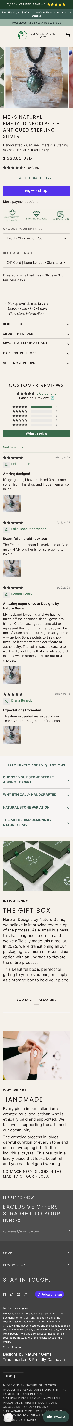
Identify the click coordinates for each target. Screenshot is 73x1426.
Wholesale (51, 1398)
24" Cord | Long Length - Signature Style (38, 262)
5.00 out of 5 (46, 393)
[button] (13, 168)
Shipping (60, 1390)
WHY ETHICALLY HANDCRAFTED (30, 795)
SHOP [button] (7, 1253)
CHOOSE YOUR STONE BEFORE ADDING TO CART (28, 779)
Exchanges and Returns (23, 1394)
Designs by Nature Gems (27, 1385)
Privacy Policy (15, 1415)
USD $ (11, 1376)
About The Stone (18, 334)
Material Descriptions (22, 1398)
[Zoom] (12, 101)
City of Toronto (12, 1347)
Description (14, 324)
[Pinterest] (18, 1294)
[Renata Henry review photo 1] (12, 675)
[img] (13, 458)
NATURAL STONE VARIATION (26, 807)
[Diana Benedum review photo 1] (12, 735)
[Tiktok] (11, 1294)
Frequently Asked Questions (27, 1390)
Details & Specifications (25, 343)
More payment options (20, 202)
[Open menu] (8, 35)
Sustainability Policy (21, 1411)
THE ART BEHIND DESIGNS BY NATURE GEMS (27, 822)
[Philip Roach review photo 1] (12, 503)
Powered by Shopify (20, 1420)
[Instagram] (25, 1294)
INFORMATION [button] (14, 1265)
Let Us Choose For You (25, 238)
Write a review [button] (36, 433)
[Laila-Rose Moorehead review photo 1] (12, 568)
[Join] (67, 1231)
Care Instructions (20, 353)
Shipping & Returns (20, 363)
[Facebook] (4, 1294)
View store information (26, 313)
